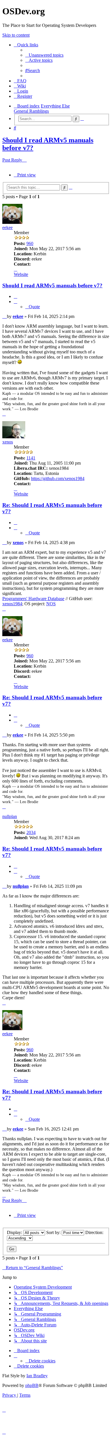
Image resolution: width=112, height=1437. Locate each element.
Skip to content (16, 35)
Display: (15, 1232)
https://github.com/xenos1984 (57, 478)
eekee (7, 227)
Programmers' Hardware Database (33, 598)
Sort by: (54, 1232)
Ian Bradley (37, 1375)
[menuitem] (44, 55)
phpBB (31, 1385)
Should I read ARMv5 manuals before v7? (52, 285)
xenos (7, 441)
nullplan (9, 816)
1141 (30, 457)
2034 (31, 832)
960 (29, 243)
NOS (51, 603)
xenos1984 (12, 603)
